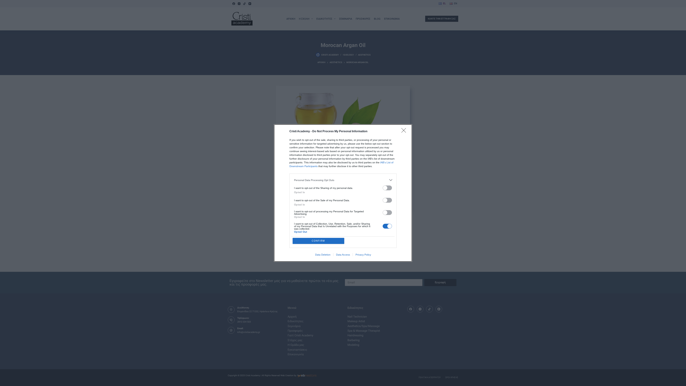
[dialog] (343, 193)
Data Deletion (322, 254)
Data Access (343, 254)
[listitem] (343, 180)
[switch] (387, 187)
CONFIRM (318, 240)
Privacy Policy (363, 254)
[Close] (404, 131)
